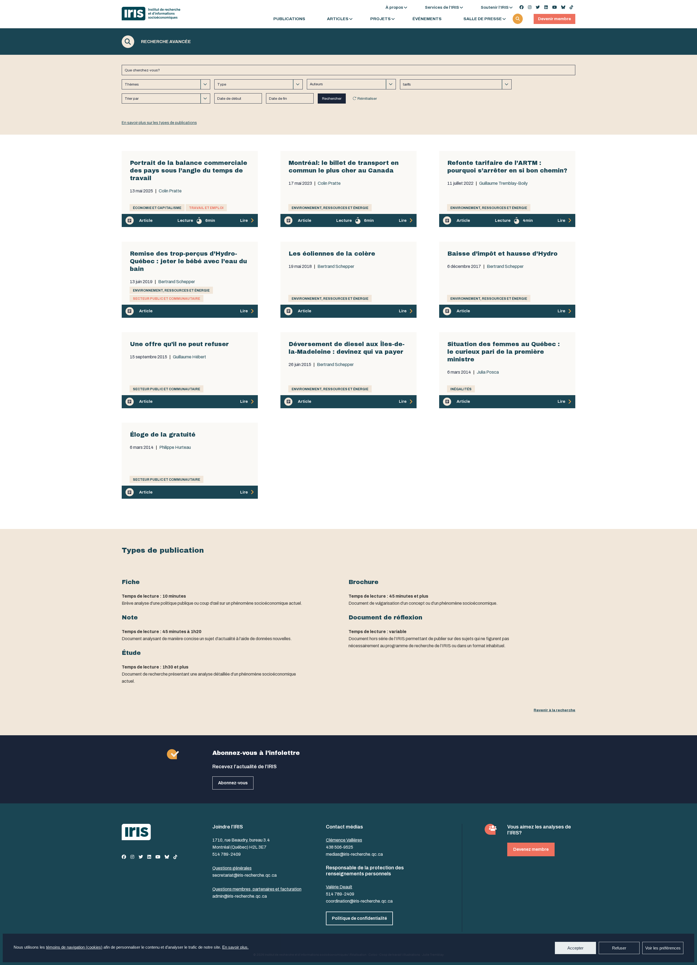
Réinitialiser (367, 98)
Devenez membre (531, 849)
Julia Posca (488, 372)
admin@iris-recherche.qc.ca (239, 896)
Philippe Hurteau (175, 447)
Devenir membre (554, 19)
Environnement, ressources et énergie (330, 208)
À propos (394, 7)
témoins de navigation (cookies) (74, 947)
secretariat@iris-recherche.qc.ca (244, 875)
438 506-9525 (339, 847)
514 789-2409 (226, 854)
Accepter (575, 948)
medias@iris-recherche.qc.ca (354, 854)
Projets (380, 19)
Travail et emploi (206, 208)
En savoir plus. (235, 947)
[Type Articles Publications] (258, 84)
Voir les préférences (663, 948)
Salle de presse (482, 19)
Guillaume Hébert (189, 357)
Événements (427, 19)
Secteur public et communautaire (166, 299)
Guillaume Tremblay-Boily (503, 183)
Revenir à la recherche (554, 710)
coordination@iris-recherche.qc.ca (359, 901)
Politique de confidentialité (359, 918)
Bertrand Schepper (176, 282)
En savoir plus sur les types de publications (159, 123)
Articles (337, 19)
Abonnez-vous (233, 783)
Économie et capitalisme (157, 208)
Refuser (619, 948)
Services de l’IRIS (442, 7)
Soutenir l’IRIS (495, 7)
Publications (289, 19)
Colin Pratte (170, 191)
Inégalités (461, 389)
